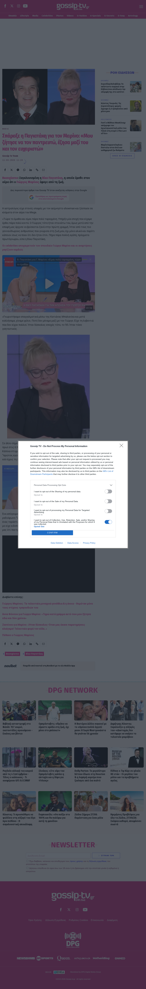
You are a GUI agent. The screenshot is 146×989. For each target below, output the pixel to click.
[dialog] (73, 494)
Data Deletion (57, 543)
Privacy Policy (89, 543)
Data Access (73, 543)
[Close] (122, 446)
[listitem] (73, 485)
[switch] (108, 491)
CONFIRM (52, 533)
